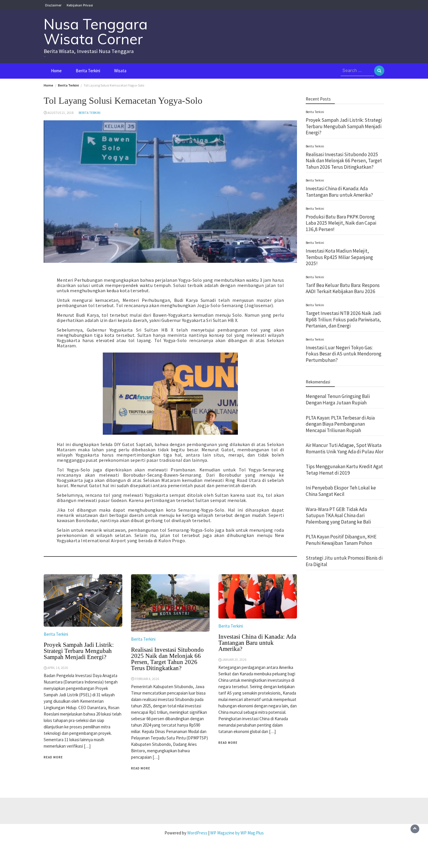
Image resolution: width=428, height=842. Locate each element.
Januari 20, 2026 (234, 660)
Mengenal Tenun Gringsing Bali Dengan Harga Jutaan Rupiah (338, 399)
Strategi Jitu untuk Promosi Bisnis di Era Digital (344, 561)
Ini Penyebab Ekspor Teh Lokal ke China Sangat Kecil (341, 491)
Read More (53, 757)
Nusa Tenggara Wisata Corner (96, 31)
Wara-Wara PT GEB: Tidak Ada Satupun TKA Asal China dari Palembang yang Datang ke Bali (338, 515)
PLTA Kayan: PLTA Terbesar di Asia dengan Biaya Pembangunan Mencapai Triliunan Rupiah (340, 424)
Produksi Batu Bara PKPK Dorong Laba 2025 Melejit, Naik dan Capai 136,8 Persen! (341, 223)
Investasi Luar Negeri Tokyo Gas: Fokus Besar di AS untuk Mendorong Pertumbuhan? (343, 353)
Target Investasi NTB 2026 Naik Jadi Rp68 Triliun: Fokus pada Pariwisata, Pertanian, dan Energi (343, 319)
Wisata (120, 70)
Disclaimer (53, 5)
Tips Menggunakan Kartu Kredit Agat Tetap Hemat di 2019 (344, 469)
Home (56, 70)
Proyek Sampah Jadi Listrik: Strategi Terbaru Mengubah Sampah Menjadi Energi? (79, 650)
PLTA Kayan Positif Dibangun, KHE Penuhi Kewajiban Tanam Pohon (341, 539)
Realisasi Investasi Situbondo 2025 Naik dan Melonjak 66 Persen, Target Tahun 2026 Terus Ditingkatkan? (167, 659)
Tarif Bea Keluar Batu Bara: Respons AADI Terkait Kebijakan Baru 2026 (343, 288)
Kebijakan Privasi (80, 5)
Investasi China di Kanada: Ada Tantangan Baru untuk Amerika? (257, 642)
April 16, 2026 (57, 668)
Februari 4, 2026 (147, 679)
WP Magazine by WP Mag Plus (237, 833)
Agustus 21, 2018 (60, 113)
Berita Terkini (88, 70)
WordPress (197, 833)
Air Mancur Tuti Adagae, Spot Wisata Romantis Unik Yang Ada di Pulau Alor (344, 448)
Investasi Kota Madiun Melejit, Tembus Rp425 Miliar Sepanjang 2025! (339, 257)
